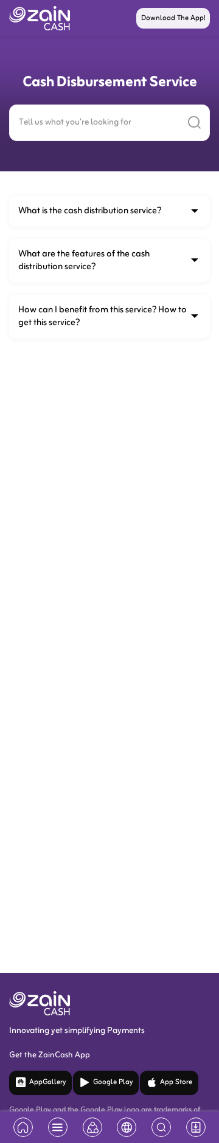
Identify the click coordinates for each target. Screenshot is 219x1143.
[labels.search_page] (161, 1127)
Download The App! (173, 18)
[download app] (196, 1127)
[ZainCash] (39, 18)
